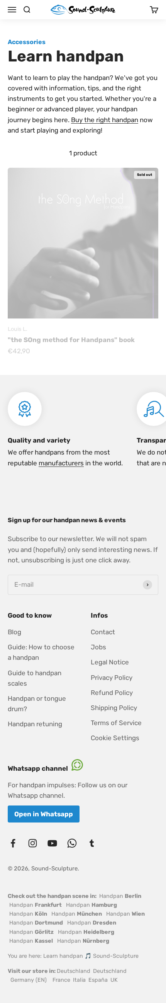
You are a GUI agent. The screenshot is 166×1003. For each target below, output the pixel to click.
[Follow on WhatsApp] (72, 843)
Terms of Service (116, 723)
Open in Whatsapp (43, 814)
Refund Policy (112, 692)
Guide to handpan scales (34, 678)
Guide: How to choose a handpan (41, 652)
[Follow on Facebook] (13, 843)
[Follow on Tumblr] (91, 843)
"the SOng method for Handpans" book (71, 340)
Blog (14, 632)
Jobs (98, 647)
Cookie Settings (115, 738)
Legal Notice (110, 662)
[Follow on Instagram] (32, 843)
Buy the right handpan (104, 120)
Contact (103, 632)
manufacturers (61, 463)
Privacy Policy (111, 677)
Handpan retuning (35, 724)
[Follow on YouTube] (52, 843)
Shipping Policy (114, 708)
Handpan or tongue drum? (37, 704)
